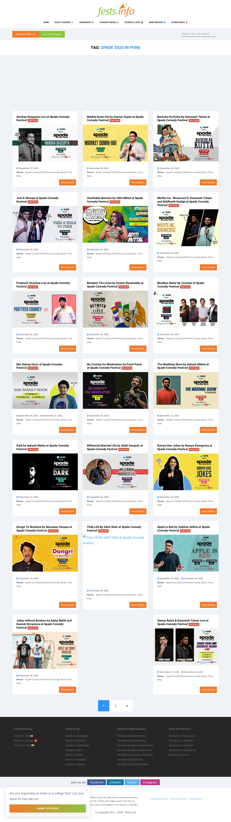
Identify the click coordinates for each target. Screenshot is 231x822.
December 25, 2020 (28, 334)
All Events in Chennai (181, 745)
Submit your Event (159, 798)
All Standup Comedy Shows (132, 764)
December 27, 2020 (28, 168)
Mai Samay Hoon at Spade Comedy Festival (39, 366)
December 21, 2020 (169, 671)
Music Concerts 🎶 (64, 22)
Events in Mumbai (76, 759)
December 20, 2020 (99, 590)
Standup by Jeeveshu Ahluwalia (135, 754)
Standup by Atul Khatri (130, 759)
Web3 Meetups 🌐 (157, 22)
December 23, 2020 (99, 496)
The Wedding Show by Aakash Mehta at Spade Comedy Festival (183, 366)
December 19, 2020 (28, 578)
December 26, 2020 (99, 168)
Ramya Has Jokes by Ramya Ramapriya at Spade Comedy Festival (184, 447)
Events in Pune (74, 750)
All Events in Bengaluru (182, 735)
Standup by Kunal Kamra (131, 735)
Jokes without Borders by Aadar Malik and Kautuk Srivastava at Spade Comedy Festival (44, 624)
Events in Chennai (76, 740)
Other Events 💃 (179, 22)
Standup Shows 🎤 (109, 22)
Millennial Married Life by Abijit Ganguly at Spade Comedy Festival (115, 447)
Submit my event (48, 808)
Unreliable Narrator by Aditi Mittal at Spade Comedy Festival (115, 199)
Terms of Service (178, 798)
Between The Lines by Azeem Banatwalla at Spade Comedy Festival (115, 284)
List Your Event (51, 34)
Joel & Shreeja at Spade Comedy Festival (37, 199)
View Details (67, 182)
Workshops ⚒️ (86, 22)
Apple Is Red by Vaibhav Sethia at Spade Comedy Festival (183, 528)
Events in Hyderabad (77, 745)
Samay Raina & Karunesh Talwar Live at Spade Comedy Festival (183, 622)
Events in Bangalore (77, 735)
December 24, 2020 (169, 168)
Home (46, 22)
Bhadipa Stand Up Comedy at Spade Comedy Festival (180, 284)
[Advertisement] (115, 80)
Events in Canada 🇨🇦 (25, 740)
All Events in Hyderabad (182, 750)
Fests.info (130, 812)
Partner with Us (26, 34)
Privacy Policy (195, 798)
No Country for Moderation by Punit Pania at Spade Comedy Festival (114, 366)
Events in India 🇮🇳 (24, 745)
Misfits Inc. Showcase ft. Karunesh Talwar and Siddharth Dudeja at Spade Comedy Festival (184, 201)
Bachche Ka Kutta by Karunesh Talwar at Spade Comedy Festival (183, 118)
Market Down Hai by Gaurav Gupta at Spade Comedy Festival (115, 118)
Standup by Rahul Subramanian (135, 745)
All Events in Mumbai (181, 740)
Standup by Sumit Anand (131, 740)
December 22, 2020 (169, 415)
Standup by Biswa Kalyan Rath (134, 750)
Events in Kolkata (75, 764)
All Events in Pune (179, 754)
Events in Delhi (74, 754)
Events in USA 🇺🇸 (23, 735)
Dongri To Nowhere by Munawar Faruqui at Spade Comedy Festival (44, 528)
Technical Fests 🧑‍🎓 (133, 22)
